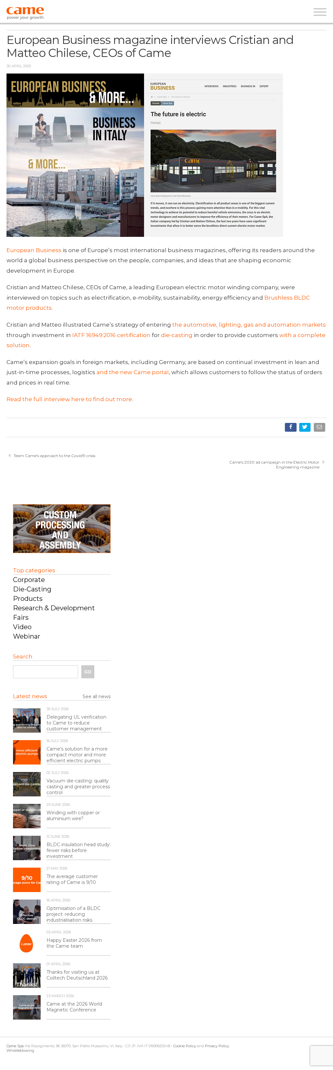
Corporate (29, 580)
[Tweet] (305, 428)
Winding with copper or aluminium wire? (73, 815)
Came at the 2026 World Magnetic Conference (74, 1007)
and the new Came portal (133, 372)
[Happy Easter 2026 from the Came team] (27, 944)
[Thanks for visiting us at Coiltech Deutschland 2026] (27, 976)
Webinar (26, 636)
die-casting (176, 335)
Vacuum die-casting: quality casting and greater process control (78, 786)
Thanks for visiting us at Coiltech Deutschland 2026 (77, 975)
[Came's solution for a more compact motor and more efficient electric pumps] (27, 752)
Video (22, 627)
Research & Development (54, 608)
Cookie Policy (184, 1046)
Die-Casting (32, 589)
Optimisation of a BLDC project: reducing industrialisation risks (73, 914)
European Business (34, 250)
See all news (97, 696)
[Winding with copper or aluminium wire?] (27, 816)
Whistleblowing (20, 1050)
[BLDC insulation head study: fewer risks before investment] (27, 848)
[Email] (320, 428)
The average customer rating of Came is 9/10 (72, 879)
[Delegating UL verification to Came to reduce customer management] (27, 721)
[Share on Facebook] (291, 428)
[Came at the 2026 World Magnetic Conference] (27, 1008)
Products (28, 599)
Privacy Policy (217, 1046)
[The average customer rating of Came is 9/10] (27, 880)
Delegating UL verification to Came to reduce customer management (76, 723)
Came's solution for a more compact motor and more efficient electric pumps (77, 755)
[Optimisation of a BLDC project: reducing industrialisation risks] (27, 912)
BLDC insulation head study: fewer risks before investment (79, 850)
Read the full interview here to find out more (69, 399)
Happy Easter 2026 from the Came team (74, 943)
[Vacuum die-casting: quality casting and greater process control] (27, 784)
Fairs (21, 617)
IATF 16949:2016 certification (111, 335)
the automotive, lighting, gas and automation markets (249, 324)
